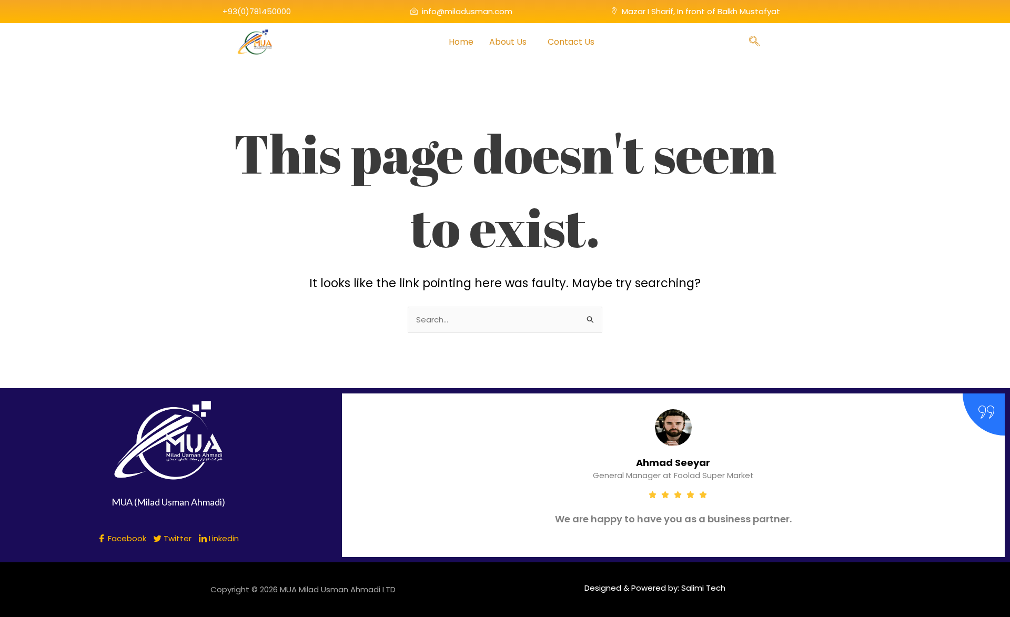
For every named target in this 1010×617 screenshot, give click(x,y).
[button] (510, 42)
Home (461, 42)
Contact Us (571, 42)
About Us (508, 42)
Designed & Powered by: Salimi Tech (654, 587)
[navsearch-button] (754, 42)
